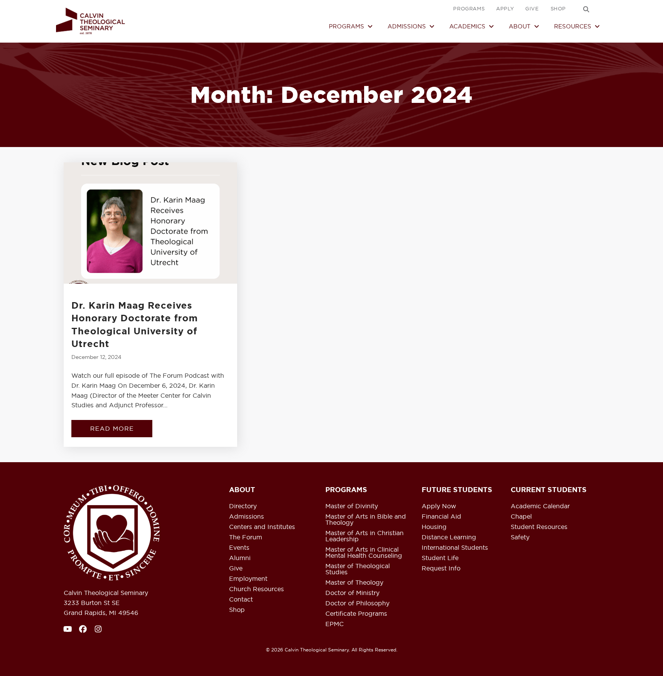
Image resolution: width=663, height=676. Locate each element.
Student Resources (539, 527)
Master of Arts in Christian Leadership (364, 536)
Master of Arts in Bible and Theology (365, 519)
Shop (237, 610)
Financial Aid (441, 516)
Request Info (441, 568)
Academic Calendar (540, 506)
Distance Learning (449, 537)
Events (239, 547)
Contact (241, 599)
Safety (520, 537)
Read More (121, 428)
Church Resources (256, 589)
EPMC (334, 624)
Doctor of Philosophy (357, 603)
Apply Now (439, 506)
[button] (586, 9)
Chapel (521, 516)
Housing (434, 527)
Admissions (246, 516)
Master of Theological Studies (357, 569)
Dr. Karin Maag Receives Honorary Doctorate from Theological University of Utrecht (134, 324)
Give (235, 568)
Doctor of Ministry (352, 593)
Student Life (440, 558)
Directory (243, 506)
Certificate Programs (356, 613)
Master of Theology (354, 582)
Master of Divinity (351, 506)
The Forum (245, 537)
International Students (455, 547)
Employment (248, 578)
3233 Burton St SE (92, 603)
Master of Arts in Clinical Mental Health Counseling (363, 552)
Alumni (240, 558)
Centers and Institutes (262, 527)
